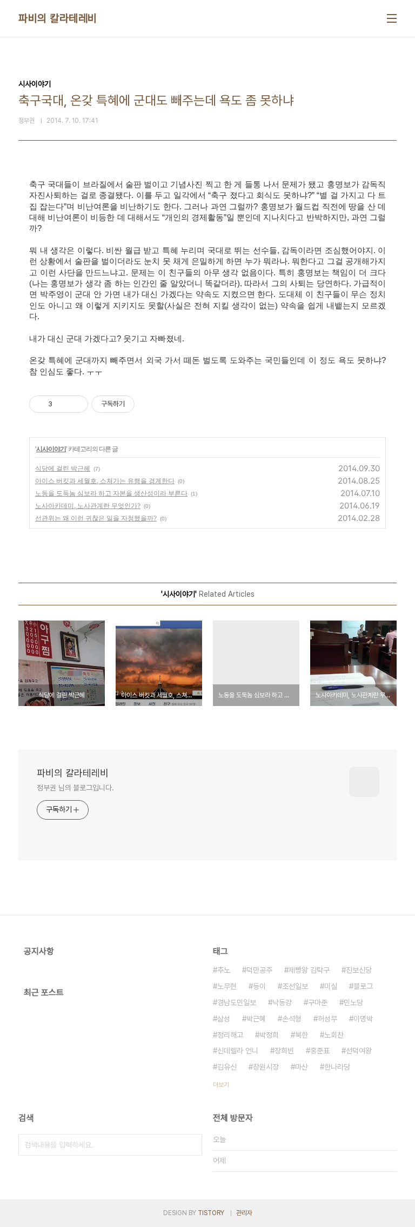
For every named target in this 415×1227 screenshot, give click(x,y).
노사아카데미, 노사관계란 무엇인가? (87, 506)
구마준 (317, 1002)
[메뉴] (392, 18)
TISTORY (211, 1213)
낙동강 (282, 1002)
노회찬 (334, 1035)
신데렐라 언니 (237, 1050)
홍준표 (320, 1050)
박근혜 (256, 1018)
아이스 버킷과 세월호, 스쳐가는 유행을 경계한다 (105, 481)
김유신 (227, 1067)
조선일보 (295, 986)
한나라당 (337, 1067)
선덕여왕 (359, 1050)
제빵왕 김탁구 (309, 970)
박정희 (269, 1035)
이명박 (363, 1018)
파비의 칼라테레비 (57, 18)
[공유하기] (62, 404)
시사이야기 (51, 449)
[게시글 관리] (76, 404)
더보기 (221, 1085)
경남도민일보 (236, 1002)
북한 (301, 1035)
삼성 (223, 1018)
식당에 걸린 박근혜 (62, 468)
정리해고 (230, 1035)
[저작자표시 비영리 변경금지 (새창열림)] (149, 404)
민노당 (353, 1002)
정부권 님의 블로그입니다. (75, 787)
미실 (330, 986)
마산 (301, 1067)
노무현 (227, 986)
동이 (259, 986)
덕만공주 (259, 970)
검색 (191, 1144)
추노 (223, 970)
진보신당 (359, 970)
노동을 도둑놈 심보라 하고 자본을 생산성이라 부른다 (111, 493)
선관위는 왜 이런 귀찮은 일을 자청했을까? (96, 518)
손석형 (292, 1018)
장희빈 (284, 1050)
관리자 (244, 1213)
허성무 (327, 1018)
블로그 (363, 986)
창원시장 (266, 1067)
